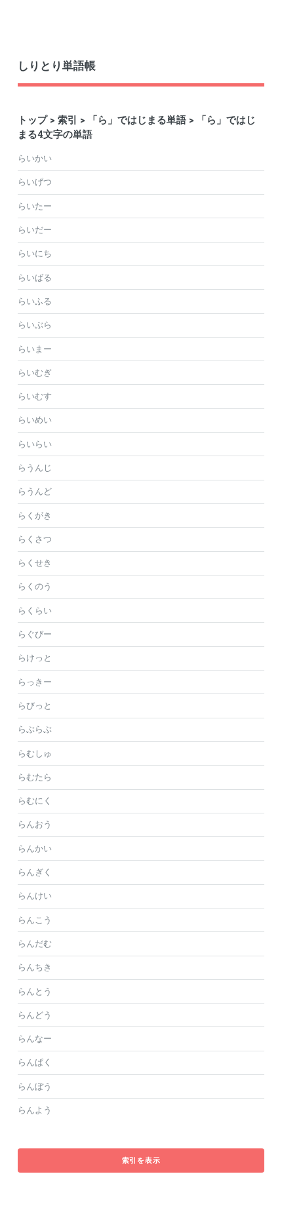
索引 (67, 119)
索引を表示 (141, 1160)
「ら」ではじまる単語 (137, 119)
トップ (32, 119)
